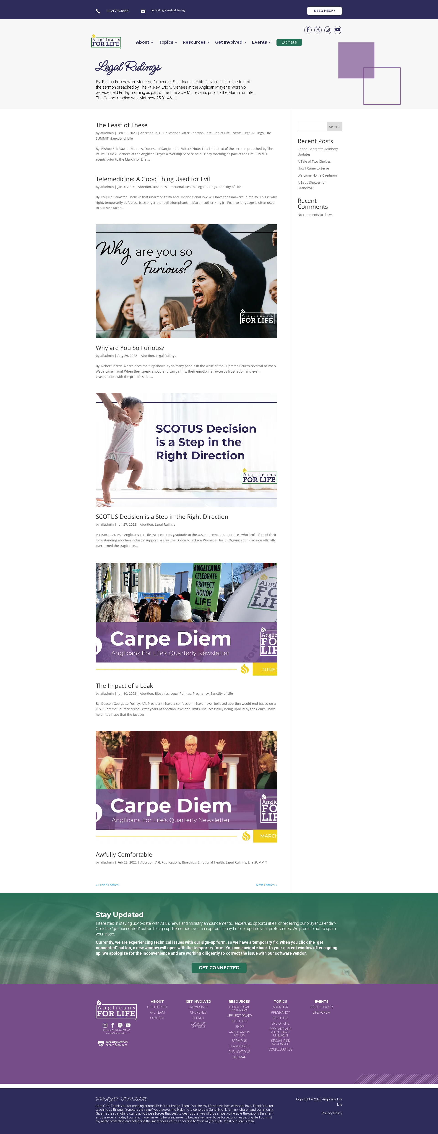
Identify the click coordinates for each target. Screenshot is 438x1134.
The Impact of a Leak (124, 685)
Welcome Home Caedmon (317, 175)
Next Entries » (266, 885)
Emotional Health (182, 187)
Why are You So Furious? (130, 348)
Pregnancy (201, 693)
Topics (166, 43)
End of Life (222, 133)
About (142, 43)
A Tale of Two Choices (314, 161)
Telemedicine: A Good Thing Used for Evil (154, 179)
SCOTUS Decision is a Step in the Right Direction (162, 516)
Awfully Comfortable (124, 854)
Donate (289, 42)
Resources (194, 43)
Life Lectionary (239, 1015)
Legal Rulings (253, 133)
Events (259, 43)
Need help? (324, 11)
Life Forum (321, 1012)
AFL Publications (167, 133)
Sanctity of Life (121, 138)
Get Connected (219, 967)
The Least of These (122, 125)
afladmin (107, 133)
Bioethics (160, 187)
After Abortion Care (197, 133)
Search (334, 127)
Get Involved (228, 43)
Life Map (239, 1057)
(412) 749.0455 (117, 10)
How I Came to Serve (313, 168)
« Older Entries (107, 885)
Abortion (147, 133)
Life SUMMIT (257, 862)
